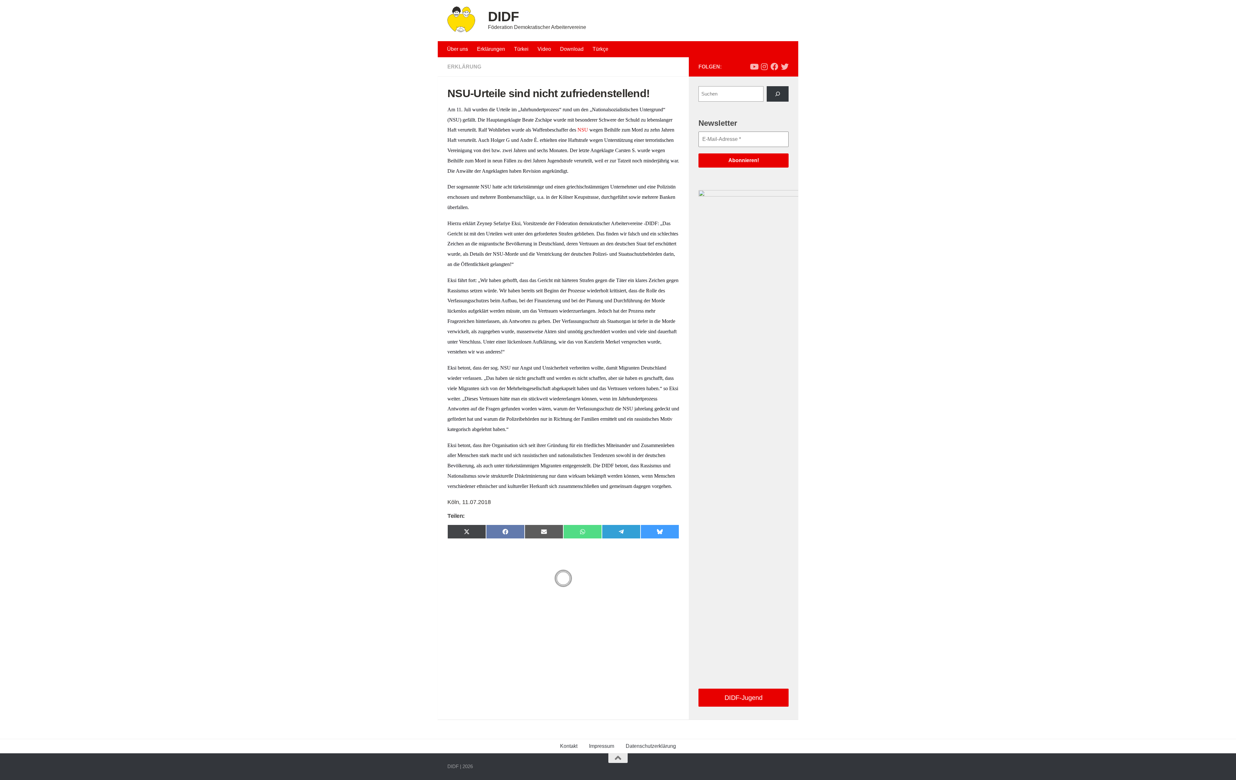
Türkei (521, 49)
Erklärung (464, 66)
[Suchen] (778, 94)
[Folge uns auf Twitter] (785, 66)
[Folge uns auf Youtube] (754, 66)
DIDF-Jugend (744, 697)
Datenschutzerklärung (651, 746)
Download (572, 49)
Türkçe (600, 49)
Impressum (601, 746)
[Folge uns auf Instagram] (764, 66)
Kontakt (568, 746)
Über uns (457, 49)
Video (544, 49)
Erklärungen (491, 49)
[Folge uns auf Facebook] (774, 66)
